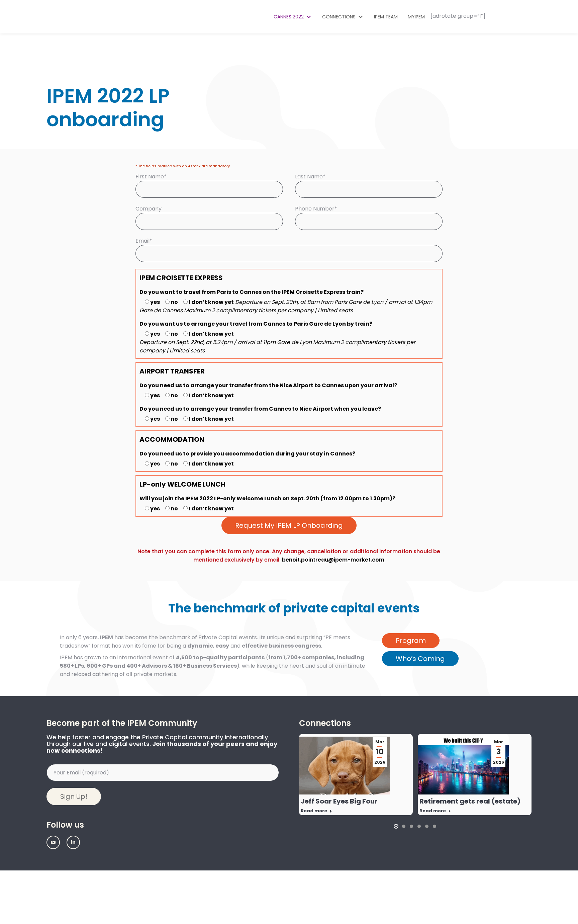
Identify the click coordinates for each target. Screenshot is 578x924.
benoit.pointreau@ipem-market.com (333, 560)
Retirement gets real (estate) (469, 801)
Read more (314, 811)
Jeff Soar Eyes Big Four (339, 801)
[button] (396, 826)
